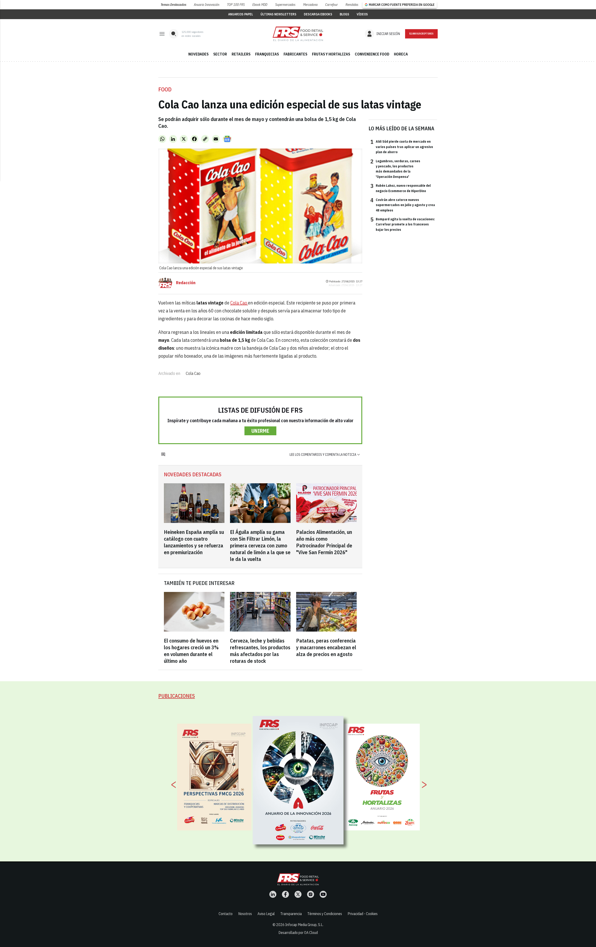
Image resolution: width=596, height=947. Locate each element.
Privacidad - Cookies (363, 913)
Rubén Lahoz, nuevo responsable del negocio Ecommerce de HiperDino (400, 188)
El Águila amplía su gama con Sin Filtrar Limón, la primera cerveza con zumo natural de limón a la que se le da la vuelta (260, 545)
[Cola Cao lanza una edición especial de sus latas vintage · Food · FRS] (298, 34)
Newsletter (421, 33)
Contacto (226, 913)
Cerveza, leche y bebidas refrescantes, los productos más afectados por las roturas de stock (260, 650)
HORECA (401, 54)
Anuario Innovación (206, 5)
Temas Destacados (173, 5)
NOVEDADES (198, 54)
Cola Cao (239, 303)
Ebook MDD (259, 5)
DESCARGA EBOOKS (318, 14)
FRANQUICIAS (267, 54)
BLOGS (344, 14)
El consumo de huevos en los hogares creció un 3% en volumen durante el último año (191, 650)
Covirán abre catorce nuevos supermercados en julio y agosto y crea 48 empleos (402, 204)
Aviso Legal (266, 913)
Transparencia (291, 913)
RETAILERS (241, 54)
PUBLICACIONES (176, 695)
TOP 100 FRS (236, 5)
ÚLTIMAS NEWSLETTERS (278, 14)
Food (165, 89)
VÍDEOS (362, 14)
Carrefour (331, 5)
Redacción (186, 283)
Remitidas (351, 5)
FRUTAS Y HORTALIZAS (331, 54)
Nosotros (245, 913)
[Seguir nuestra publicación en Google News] (227, 139)
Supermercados (285, 5)
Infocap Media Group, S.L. (304, 924)
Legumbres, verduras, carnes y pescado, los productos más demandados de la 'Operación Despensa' (395, 169)
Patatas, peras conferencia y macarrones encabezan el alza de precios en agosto (326, 647)
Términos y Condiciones (324, 913)
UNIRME (260, 430)
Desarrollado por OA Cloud (298, 932)
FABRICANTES (295, 54)
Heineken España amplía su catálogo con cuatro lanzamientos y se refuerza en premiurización (194, 542)
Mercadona (310, 5)
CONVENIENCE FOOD (372, 54)
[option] (298, 780)
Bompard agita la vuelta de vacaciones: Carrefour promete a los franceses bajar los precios (402, 224)
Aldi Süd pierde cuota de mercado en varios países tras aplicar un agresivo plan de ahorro (401, 146)
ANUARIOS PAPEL (240, 14)
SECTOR (220, 54)
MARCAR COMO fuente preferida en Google (401, 5)
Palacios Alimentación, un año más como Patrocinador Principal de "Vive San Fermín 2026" (324, 542)
